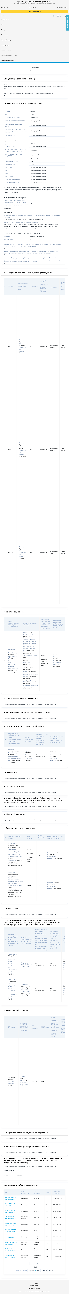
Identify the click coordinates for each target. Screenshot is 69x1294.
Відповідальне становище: (9, 55)
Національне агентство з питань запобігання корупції (36, 1291)
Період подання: (6, 45)
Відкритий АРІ (32, 7)
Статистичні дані (62, 7)
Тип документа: (5, 30)
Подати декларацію (34, 11)
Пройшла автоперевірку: (8, 60)
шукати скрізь (63, 16)
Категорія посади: (6, 40)
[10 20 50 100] (33, 1263)
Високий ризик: (6, 50)
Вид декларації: (6, 20)
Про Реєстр (4, 7)
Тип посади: (4, 35)
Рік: (2, 25)
